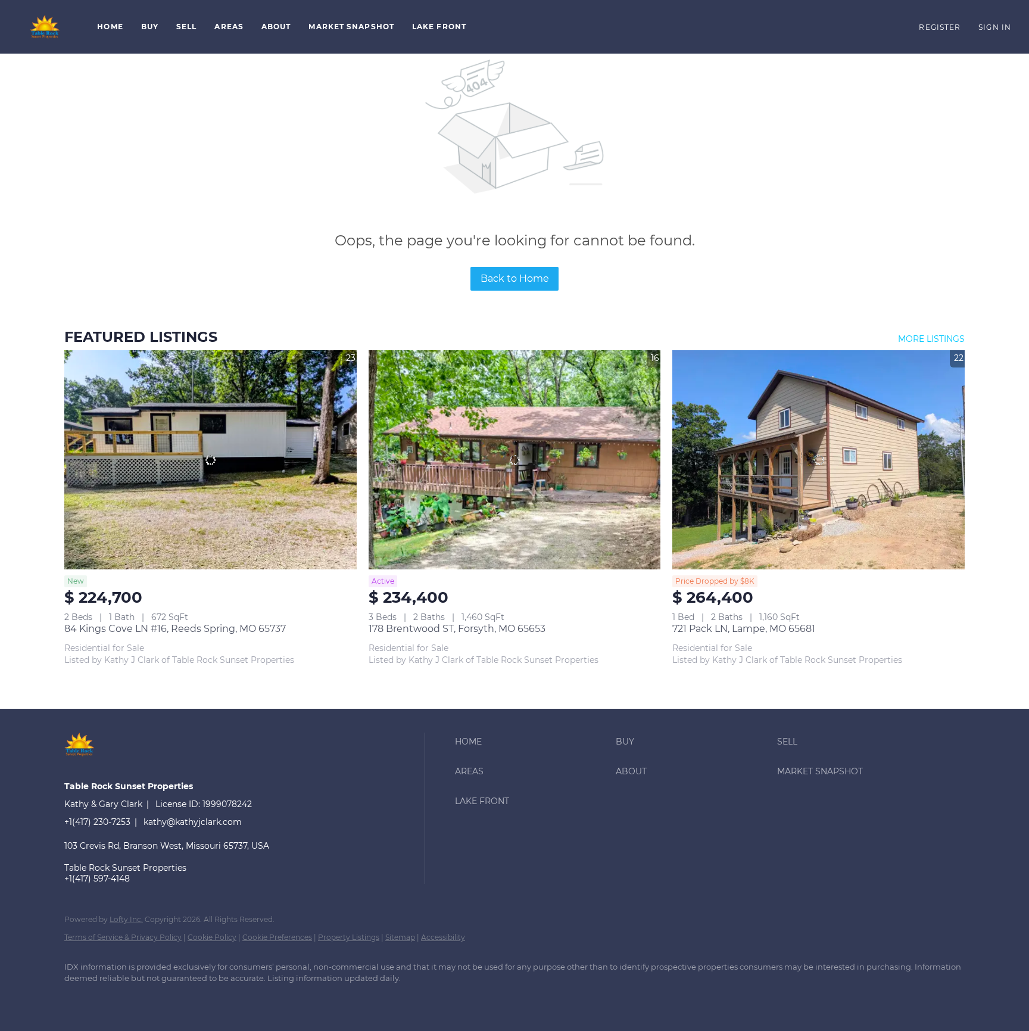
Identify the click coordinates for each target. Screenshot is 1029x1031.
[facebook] (78, 999)
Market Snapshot (351, 26)
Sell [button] (186, 26)
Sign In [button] (994, 27)
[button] (45, 27)
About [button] (276, 26)
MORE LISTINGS (931, 339)
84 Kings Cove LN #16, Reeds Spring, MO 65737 (175, 628)
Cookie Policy (212, 937)
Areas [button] (229, 26)
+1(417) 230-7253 (97, 822)
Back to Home (515, 278)
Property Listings (348, 937)
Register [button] (940, 27)
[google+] (113, 999)
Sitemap (400, 937)
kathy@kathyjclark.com (193, 822)
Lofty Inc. (126, 919)
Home (110, 26)
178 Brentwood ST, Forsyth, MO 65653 (457, 628)
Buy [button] (149, 26)
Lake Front (439, 26)
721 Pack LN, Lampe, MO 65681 (743, 628)
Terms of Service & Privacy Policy (123, 937)
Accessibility (443, 937)
